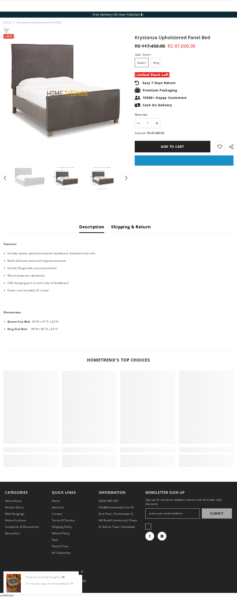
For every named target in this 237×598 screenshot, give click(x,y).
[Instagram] (162, 536)
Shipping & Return (131, 227)
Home (7, 22)
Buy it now (184, 160)
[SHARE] (229, 146)
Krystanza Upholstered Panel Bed (172, 37)
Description (91, 227)
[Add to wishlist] (219, 146)
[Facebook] (149, 536)
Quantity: (141, 114)
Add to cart (172, 146)
